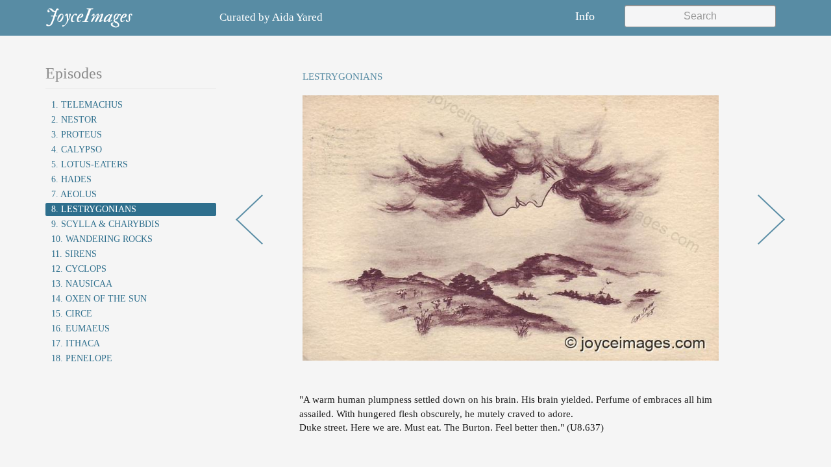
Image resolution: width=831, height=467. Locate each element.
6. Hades (71, 179)
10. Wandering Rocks (102, 239)
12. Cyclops (78, 269)
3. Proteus (76, 134)
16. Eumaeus (80, 328)
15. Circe (71, 313)
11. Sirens (74, 254)
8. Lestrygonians (93, 209)
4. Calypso (76, 149)
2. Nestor (74, 120)
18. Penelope (81, 358)
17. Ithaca (75, 343)
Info (585, 16)
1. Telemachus (87, 105)
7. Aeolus (74, 194)
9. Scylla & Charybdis (105, 224)
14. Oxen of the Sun (99, 299)
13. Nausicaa (81, 284)
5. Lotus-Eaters (89, 164)
